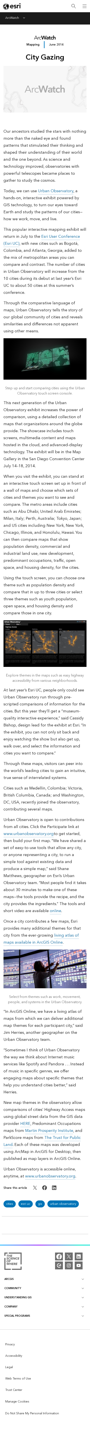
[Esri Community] (59, 1265)
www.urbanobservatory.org (28, 833)
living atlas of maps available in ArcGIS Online (41, 939)
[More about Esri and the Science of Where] (13, 1262)
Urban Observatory (55, 191)
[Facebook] (59, 1256)
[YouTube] (79, 1265)
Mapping (33, 44)
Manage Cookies (17, 1401)
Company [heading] (10, 1306)
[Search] (73, 6)
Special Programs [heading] (17, 1316)
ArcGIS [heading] (9, 1279)
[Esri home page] (12, 6)
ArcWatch (12, 18)
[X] (69, 1256)
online (55, 910)
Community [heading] (12, 1288)
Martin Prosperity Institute (49, 1130)
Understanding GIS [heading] (18, 1297)
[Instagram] (69, 1265)
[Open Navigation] (84, 6)
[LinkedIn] (79, 1256)
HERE (25, 1123)
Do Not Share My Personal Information (32, 1413)
